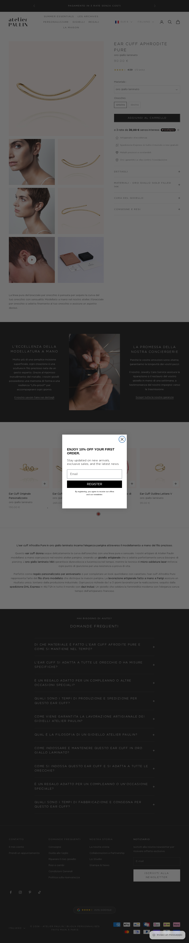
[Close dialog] (122, 439)
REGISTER (94, 484)
